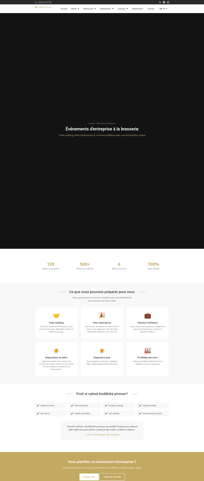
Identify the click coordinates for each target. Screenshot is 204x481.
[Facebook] (164, 2)
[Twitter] (160, 2)
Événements (105, 8)
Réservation (137, 8)
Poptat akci (89, 476)
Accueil (64, 8)
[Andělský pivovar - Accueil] (45, 9)
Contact (150, 8)
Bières (74, 8)
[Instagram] (168, 2)
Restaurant (88, 8)
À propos (122, 8)
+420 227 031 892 (44, 2)
